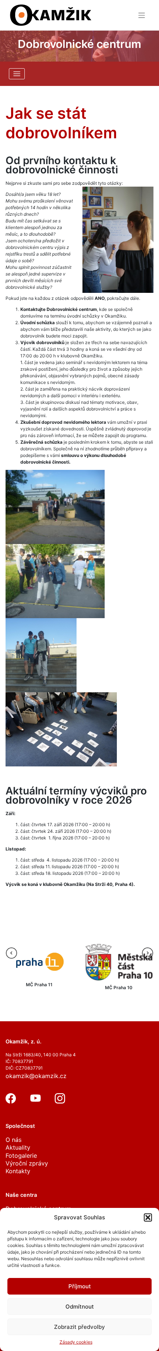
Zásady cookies (76, 1342)
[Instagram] (60, 1101)
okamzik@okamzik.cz (36, 1076)
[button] (148, 1217)
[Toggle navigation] (141, 15)
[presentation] (11, 953)
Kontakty (18, 1171)
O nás (13, 1139)
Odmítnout (79, 1306)
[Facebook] (11, 1101)
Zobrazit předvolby (79, 1326)
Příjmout (79, 1286)
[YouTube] (35, 1101)
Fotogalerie (21, 1155)
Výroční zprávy (27, 1163)
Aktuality (18, 1147)
